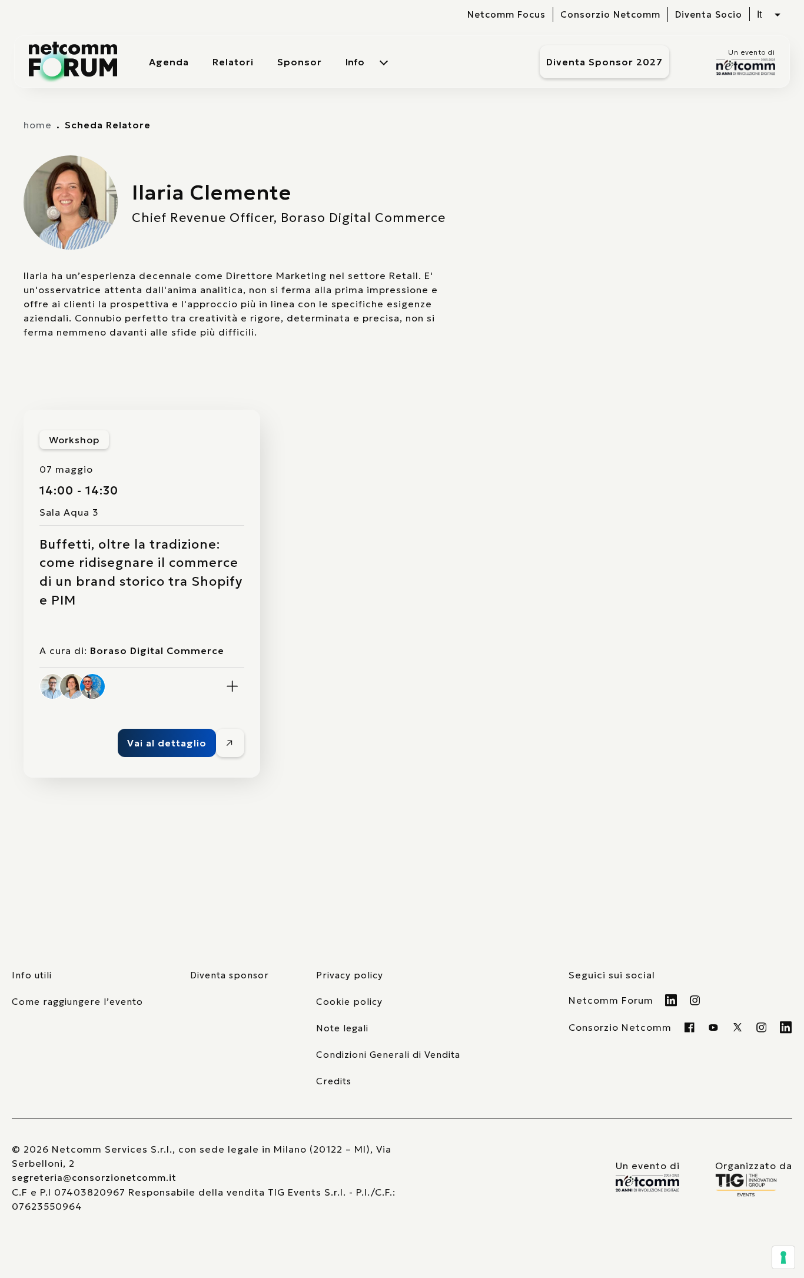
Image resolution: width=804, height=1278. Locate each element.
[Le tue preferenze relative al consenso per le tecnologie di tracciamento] (783, 1257)
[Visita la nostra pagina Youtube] (713, 1027)
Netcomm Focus (506, 14)
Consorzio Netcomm (610, 14)
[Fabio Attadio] (92, 686)
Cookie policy (349, 1001)
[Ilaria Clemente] (72, 686)
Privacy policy (349, 975)
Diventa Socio (708, 14)
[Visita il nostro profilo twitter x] (738, 1027)
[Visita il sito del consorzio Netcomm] (648, 1183)
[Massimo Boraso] (52, 686)
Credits (333, 1081)
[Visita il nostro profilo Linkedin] (671, 1000)
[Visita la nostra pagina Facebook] (689, 1027)
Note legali (342, 1028)
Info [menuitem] (354, 62)
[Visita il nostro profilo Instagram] (695, 1000)
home (38, 125)
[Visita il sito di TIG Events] (753, 1185)
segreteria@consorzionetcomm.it (94, 1177)
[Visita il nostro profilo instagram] (762, 1027)
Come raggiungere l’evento (77, 1001)
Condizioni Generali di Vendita (388, 1054)
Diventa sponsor (229, 975)
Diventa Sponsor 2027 (604, 62)
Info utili (32, 975)
